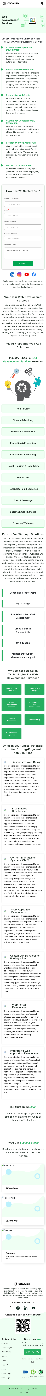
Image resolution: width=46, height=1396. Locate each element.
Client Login (6, 1373)
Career (4, 1356)
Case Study (6, 1352)
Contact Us (32, 1352)
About (4, 1360)
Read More (21, 1178)
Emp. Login (6, 1378)
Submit (23, 264)
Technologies (7, 1347)
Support (5, 1365)
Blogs (4, 1369)
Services (5, 1343)
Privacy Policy (23, 1392)
